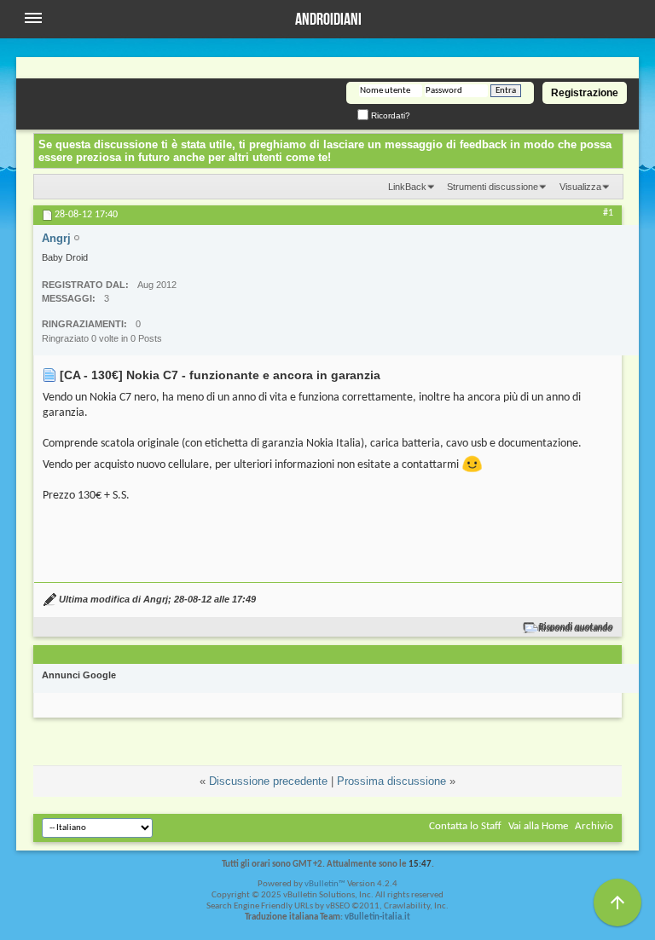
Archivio (594, 826)
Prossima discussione (391, 781)
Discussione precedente (268, 781)
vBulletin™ (324, 884)
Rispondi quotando (576, 627)
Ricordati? (389, 115)
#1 (608, 213)
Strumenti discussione (492, 187)
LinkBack (407, 187)
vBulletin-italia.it (377, 917)
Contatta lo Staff (465, 826)
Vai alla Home (538, 826)
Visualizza (580, 187)
